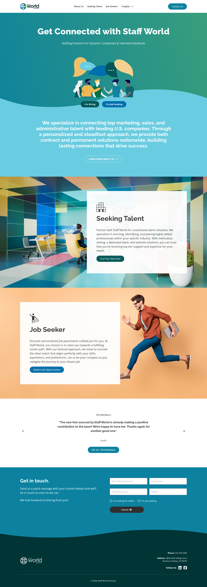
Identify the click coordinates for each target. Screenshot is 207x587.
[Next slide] (184, 431)
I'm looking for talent (123, 500)
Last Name (156, 481)
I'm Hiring (90, 104)
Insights (126, 6)
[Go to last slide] (23, 431)
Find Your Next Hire (110, 258)
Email (119, 491)
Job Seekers (112, 6)
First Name (122, 481)
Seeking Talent (94, 6)
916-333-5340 (181, 553)
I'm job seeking (148, 500)
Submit (125, 509)
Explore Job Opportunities (47, 369)
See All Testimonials (103, 449)
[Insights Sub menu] (133, 6)
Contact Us (177, 6)
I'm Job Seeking (114, 104)
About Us (78, 6)
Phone (154, 491)
